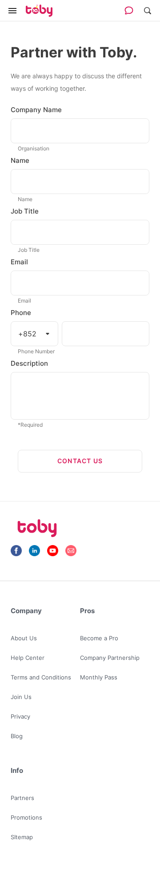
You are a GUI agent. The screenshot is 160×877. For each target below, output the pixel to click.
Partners (22, 797)
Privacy (20, 716)
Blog (17, 736)
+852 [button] (27, 333)
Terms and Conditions (41, 677)
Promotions (26, 817)
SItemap (22, 837)
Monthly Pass (98, 677)
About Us (24, 638)
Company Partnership (110, 657)
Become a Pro (99, 638)
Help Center (27, 657)
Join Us (21, 696)
